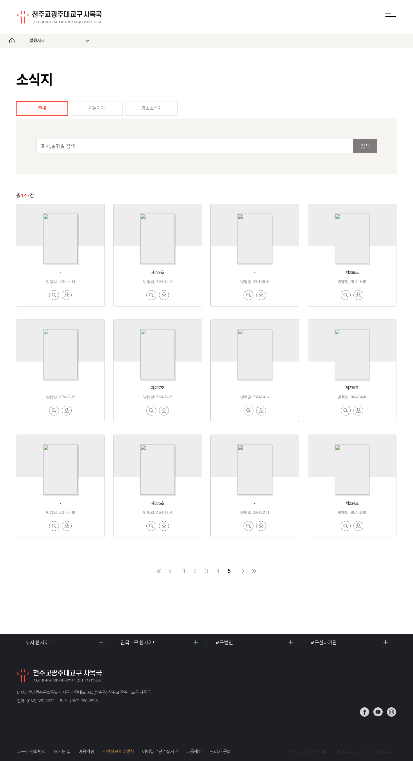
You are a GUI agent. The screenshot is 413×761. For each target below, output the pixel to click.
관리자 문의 (220, 751)
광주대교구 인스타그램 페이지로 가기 (391, 712)
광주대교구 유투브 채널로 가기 (378, 712)
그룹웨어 (194, 751)
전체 (42, 108)
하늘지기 (97, 108)
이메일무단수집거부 (160, 751)
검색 (364, 146)
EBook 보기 (54, 294)
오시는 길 (62, 751)
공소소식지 (152, 108)
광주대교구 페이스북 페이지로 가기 (364, 712)
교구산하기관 (323, 643)
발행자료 (37, 40)
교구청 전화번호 (31, 751)
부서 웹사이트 (39, 643)
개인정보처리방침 (118, 751)
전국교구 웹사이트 (138, 643)
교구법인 (224, 643)
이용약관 (86, 751)
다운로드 (66, 294)
